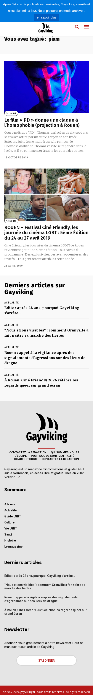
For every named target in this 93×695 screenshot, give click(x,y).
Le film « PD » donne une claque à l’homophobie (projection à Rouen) (42, 122)
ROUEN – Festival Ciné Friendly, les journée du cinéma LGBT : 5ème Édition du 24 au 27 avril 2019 (46, 232)
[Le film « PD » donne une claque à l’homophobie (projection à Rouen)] (46, 87)
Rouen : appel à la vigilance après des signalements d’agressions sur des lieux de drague (44, 357)
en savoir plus (46, 17)
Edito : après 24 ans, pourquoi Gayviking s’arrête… (39, 575)
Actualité (11, 113)
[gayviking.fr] (42, 28)
